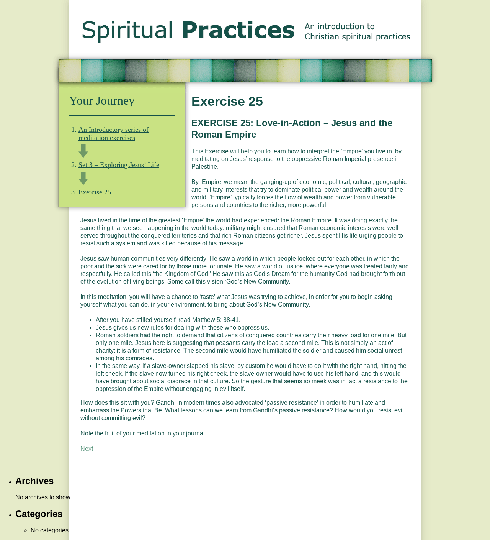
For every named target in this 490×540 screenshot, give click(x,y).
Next (86, 448)
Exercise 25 (94, 192)
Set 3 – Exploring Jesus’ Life (118, 165)
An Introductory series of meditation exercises (113, 133)
